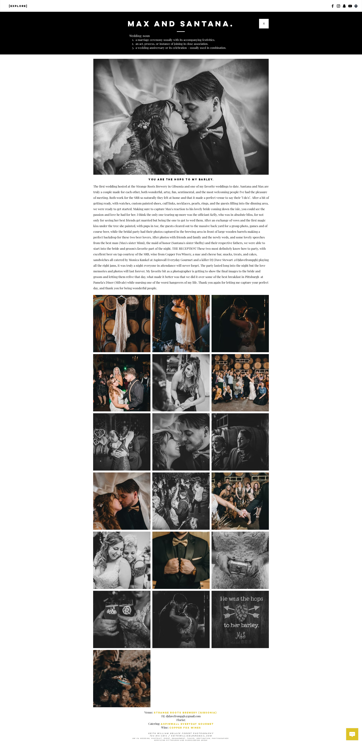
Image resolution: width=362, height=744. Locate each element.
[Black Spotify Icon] (356, 6)
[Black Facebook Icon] (332, 6)
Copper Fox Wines (185, 727)
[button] (344, 6)
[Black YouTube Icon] (350, 6)
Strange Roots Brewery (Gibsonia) (185, 712)
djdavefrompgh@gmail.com (183, 716)
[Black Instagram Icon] (338, 6)
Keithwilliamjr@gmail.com (191, 736)
